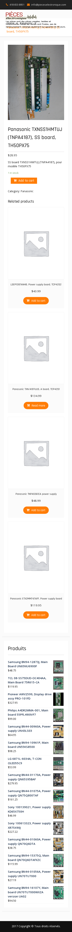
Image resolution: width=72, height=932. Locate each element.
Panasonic (27, 191)
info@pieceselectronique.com (48, 4)
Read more (38, 406)
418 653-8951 (17, 4)
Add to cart (26, 180)
